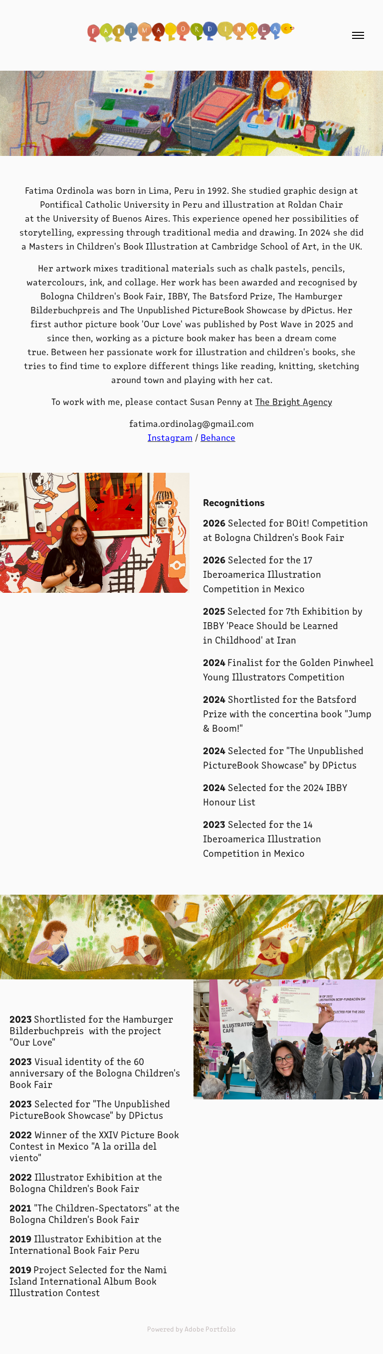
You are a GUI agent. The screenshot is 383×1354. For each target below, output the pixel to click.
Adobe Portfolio (210, 1329)
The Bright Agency (293, 401)
